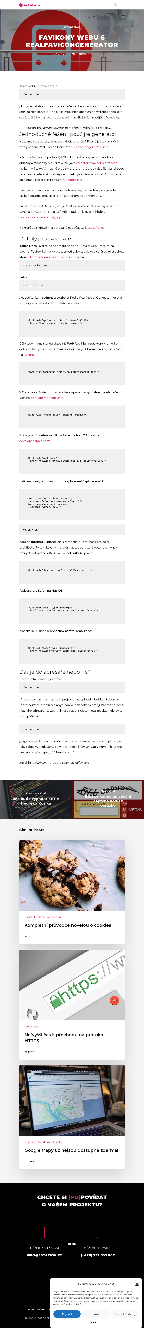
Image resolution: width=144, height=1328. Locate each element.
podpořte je (74, 180)
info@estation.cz (45, 1255)
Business (39, 917)
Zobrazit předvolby (125, 1314)
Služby (40, 1309)
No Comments (82, 54)
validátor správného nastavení (97, 163)
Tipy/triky (30, 1142)
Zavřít (96, 1314)
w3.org (28, 354)
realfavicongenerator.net (90, 147)
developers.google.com (46, 398)
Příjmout (67, 1314)
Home (31, 1309)
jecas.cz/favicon (95, 227)
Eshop (28, 917)
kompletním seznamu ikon (49, 257)
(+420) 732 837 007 (98, 1255)
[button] (137, 1283)
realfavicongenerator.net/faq (39, 217)
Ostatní (57, 1142)
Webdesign (72, 27)
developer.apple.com (34, 441)
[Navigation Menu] (123, 4)
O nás (50, 1309)
